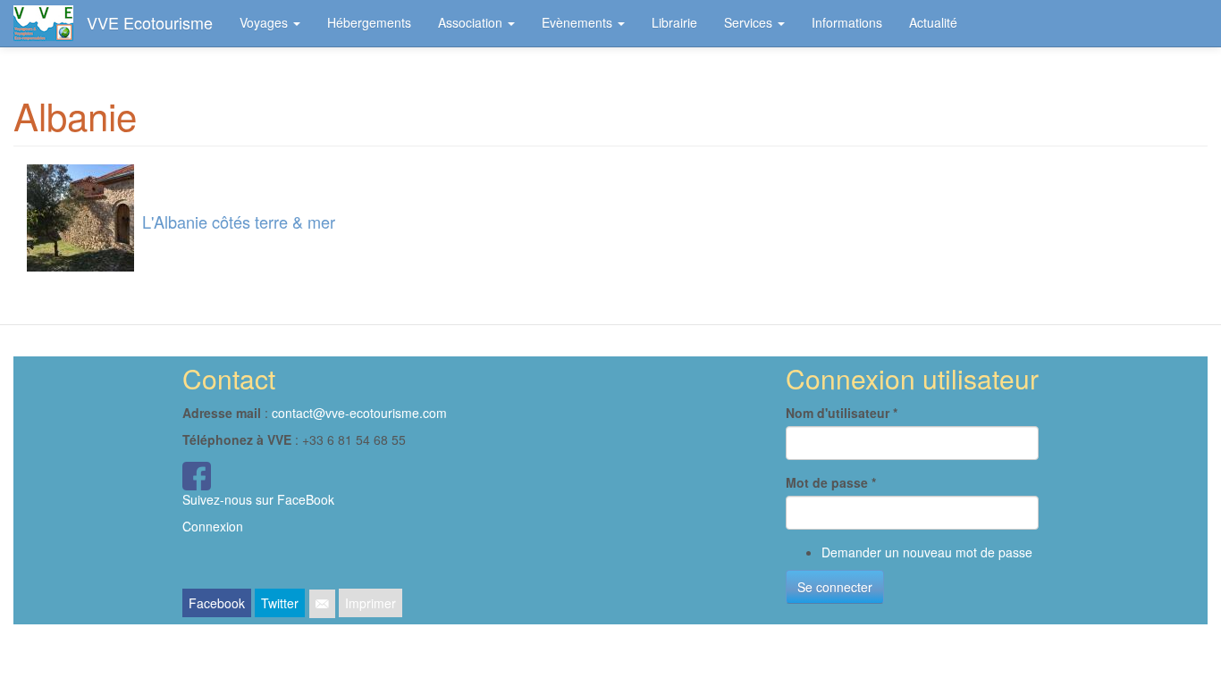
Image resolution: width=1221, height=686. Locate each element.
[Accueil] (50, 23)
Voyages (265, 22)
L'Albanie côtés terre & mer (238, 221)
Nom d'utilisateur (841, 413)
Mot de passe (831, 482)
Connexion (212, 526)
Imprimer (370, 603)
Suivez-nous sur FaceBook (258, 499)
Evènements (579, 22)
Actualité (933, 22)
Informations (847, 22)
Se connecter (834, 587)
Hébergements (369, 22)
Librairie (674, 22)
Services (750, 22)
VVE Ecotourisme (150, 22)
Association (472, 22)
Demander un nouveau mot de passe (926, 552)
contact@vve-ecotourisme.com (359, 413)
